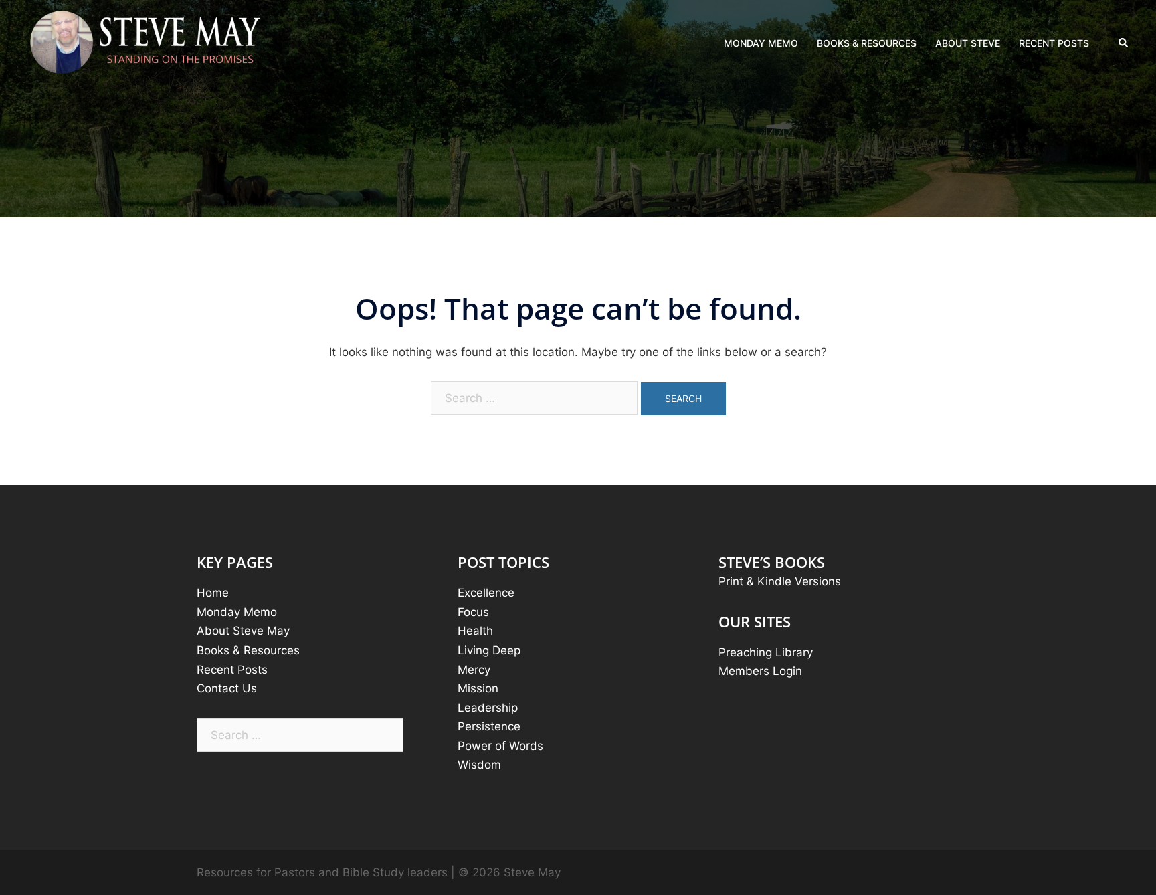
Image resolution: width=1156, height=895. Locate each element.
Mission (478, 688)
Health (475, 630)
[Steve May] (146, 42)
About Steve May (243, 630)
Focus (473, 612)
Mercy (474, 669)
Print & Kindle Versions (779, 581)
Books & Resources (248, 650)
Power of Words (500, 746)
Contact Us (227, 688)
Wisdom (479, 764)
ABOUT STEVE (967, 43)
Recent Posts (232, 669)
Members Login (760, 671)
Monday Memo (237, 612)
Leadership (488, 707)
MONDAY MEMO (761, 43)
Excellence (486, 592)
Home (213, 592)
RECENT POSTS (1054, 43)
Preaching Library (765, 652)
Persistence (489, 726)
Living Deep (489, 650)
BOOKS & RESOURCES (867, 43)
